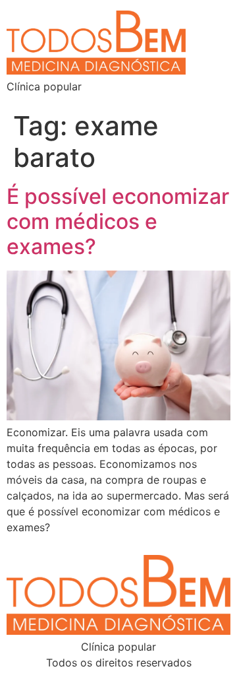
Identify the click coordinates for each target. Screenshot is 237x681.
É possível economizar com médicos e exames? (118, 221)
